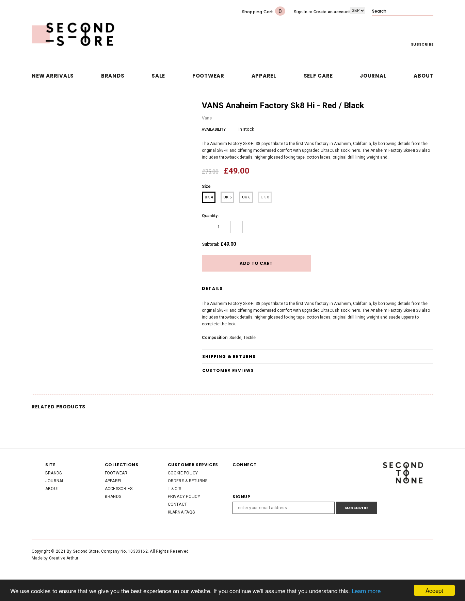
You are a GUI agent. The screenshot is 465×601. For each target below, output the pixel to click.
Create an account (332, 12)
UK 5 (227, 197)
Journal (54, 480)
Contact (177, 504)
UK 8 (265, 197)
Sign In (300, 12)
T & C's (174, 488)
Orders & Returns (188, 480)
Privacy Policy (184, 496)
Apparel (114, 480)
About (52, 488)
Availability (214, 129)
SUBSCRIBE (422, 44)
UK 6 (246, 197)
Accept (434, 590)
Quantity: (210, 215)
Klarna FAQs (181, 512)
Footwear (116, 473)
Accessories (119, 488)
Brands (53, 473)
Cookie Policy (183, 473)
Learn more (366, 590)
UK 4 (209, 197)
